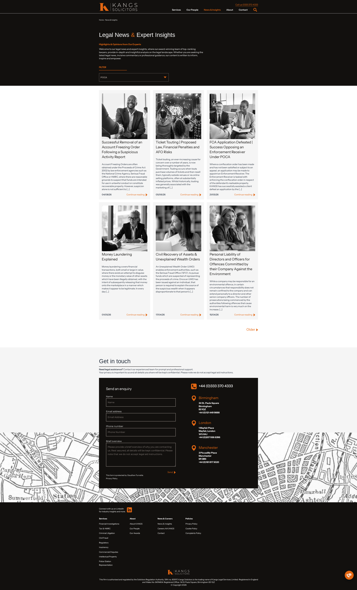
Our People (192, 9)
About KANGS (136, 524)
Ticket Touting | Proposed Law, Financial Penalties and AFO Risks (177, 147)
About (229, 9)
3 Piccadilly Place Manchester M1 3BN (208, 455)
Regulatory (103, 542)
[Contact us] (349, 575)
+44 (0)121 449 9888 (209, 412)
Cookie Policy (191, 528)
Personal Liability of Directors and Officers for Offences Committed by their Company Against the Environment (231, 264)
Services (176, 9)
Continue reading (135, 194)
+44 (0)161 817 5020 (209, 462)
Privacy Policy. (112, 478)
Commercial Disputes (108, 552)
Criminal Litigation (107, 533)
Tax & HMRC (104, 528)
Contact (243, 9)
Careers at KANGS (166, 528)
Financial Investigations (109, 524)
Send (170, 472)
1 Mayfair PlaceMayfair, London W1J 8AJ (207, 431)
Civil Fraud (103, 538)
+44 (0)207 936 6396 (209, 437)
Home (101, 20)
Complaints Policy (193, 533)
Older (250, 329)
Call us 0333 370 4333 (246, 4)
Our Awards (135, 533)
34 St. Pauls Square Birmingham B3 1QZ (209, 406)
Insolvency (103, 547)
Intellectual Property (108, 556)
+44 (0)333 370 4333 (216, 386)
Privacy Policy (191, 524)
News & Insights (212, 9)
